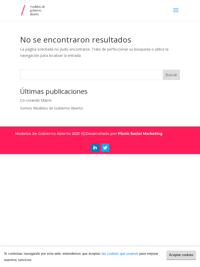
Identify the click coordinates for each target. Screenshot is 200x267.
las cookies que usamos (120, 254)
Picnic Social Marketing (140, 133)
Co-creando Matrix (36, 100)
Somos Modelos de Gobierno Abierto (51, 108)
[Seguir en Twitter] (105, 147)
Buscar (171, 74)
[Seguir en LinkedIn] (95, 147)
